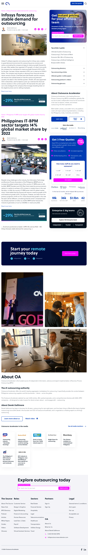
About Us (48, 523)
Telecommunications (37, 517)
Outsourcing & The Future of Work (62, 54)
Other (78, 175)
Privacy (71, 517)
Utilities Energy (35, 528)
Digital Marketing (19, 510)
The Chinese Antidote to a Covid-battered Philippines (67, 442)
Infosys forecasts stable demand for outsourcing (16, 229)
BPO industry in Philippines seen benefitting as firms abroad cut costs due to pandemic (23, 461)
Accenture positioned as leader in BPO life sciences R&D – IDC (22, 227)
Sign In (47, 503)
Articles (3, 517)
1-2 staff (58, 170)
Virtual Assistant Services (22, 531)
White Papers (5, 521)
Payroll (16, 524)
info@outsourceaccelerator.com (58, 537)
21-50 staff (58, 175)
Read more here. (6, 91)
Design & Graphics (20, 507)
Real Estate (34, 503)
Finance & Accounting (21, 514)
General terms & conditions (78, 503)
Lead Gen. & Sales (19, 521)
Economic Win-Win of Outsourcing (62, 57)
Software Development (21, 528)
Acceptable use (74, 514)
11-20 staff (78, 170)
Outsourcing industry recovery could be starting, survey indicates (23, 442)
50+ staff (68, 175)
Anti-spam (72, 507)
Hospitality (34, 510)
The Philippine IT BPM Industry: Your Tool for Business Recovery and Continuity (8, 460)
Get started (68, 180)
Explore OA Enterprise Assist (68, 220)
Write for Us (48, 527)
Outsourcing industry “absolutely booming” (6, 442)
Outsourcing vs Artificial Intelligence (62, 60)
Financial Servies (36, 507)
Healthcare (34, 521)
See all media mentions (75, 426)
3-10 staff (68, 170)
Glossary (4, 531)
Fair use (71, 510)
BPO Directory (5, 510)
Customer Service (19, 503)
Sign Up (47, 507)
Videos (3, 528)
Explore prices (78, 36)
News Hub (4, 507)
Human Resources (20, 517)
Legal (32, 514)
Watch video (30, 419)
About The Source (7, 503)
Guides (3, 524)
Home (3, 11)
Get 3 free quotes (77, 3)
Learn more (59, 119)
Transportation (35, 524)
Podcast (3, 514)
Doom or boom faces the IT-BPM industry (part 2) (38, 441)
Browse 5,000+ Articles (58, 63)
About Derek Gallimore (52, 530)
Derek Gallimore (12, 28)
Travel (32, 531)
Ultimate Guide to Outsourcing (61, 52)
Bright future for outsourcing (53, 440)
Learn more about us (12, 419)
